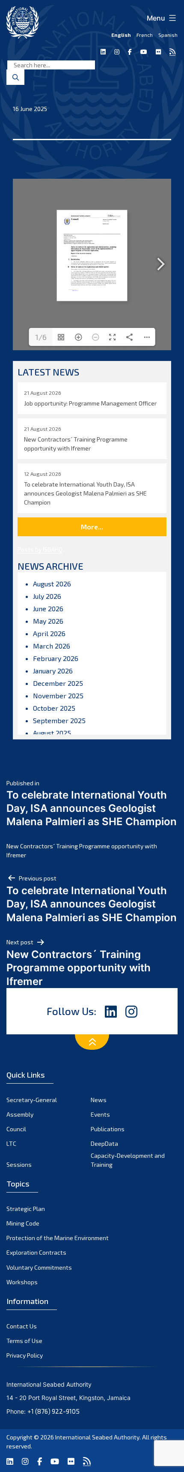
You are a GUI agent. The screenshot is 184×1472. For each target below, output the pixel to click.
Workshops (22, 1282)
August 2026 (52, 584)
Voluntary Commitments (39, 1267)
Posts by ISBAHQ (40, 549)
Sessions (19, 1164)
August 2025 (52, 733)
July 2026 (47, 596)
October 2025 (54, 708)
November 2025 (58, 695)
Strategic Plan (25, 1208)
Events (100, 1114)
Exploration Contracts (36, 1252)
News (99, 1099)
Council (16, 1129)
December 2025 (58, 683)
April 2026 (49, 633)
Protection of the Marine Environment (57, 1237)
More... (92, 527)
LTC (11, 1143)
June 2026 (48, 608)
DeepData (104, 1143)
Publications (108, 1129)
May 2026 (48, 621)
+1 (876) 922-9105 (53, 1411)
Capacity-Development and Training (128, 1160)
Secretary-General (31, 1099)
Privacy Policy (24, 1355)
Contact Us (21, 1326)
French (145, 35)
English (121, 35)
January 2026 (53, 671)
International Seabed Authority (97, 1437)
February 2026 (55, 658)
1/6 (41, 337)
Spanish (168, 35)
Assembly (19, 1114)
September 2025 (59, 720)
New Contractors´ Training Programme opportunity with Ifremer (81, 850)
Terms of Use (24, 1340)
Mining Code (22, 1223)
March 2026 (51, 646)
